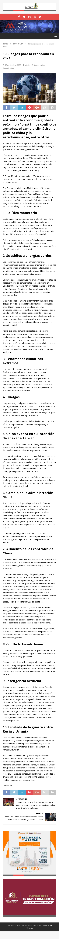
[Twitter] (24, 17)
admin (27, 65)
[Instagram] (29, 17)
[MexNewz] (29, 31)
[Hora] (40, 17)
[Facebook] (18, 17)
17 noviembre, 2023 (13, 65)
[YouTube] (35, 17)
